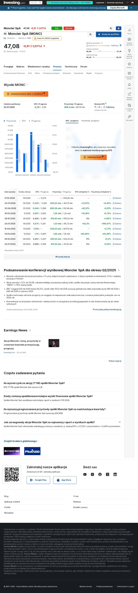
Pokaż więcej (115, 361)
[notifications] (127, 2)
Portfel (7, 507)
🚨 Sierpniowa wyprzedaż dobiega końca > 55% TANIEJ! (69, 3)
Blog (6, 496)
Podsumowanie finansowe (14, 73)
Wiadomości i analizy (39, 66)
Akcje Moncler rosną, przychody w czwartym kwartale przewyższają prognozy (22, 345)
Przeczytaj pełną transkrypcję (107, 309)
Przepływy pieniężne (51, 73)
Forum (83, 66)
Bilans (37, 73)
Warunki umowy (86, 586)
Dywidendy (78, 73)
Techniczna (71, 66)
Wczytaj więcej (62, 257)
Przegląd (8, 66)
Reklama (77, 502)
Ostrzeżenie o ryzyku (125, 586)
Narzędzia (8, 513)
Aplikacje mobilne (12, 502)
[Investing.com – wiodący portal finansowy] (14, 3)
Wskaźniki (67, 73)
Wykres (20, 66)
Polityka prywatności (104, 586)
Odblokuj (114, 46)
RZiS (30, 73)
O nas (75, 496)
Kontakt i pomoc (80, 507)
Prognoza (99, 73)
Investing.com (9, 352)
